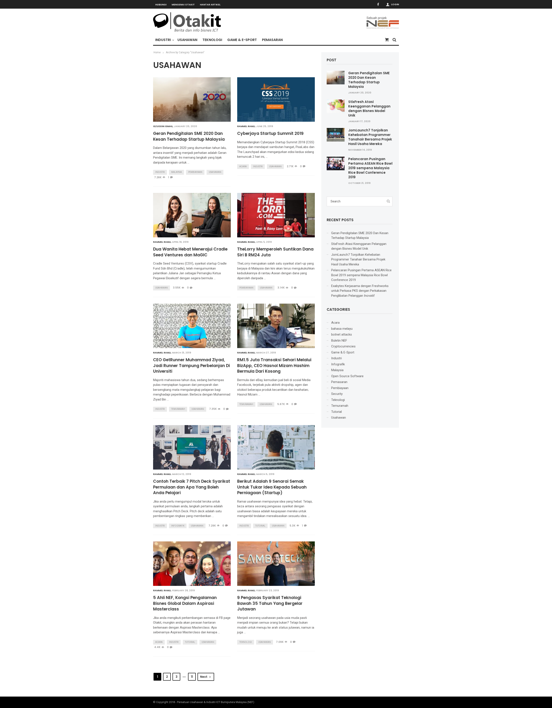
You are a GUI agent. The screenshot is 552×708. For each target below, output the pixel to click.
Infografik (177, 526)
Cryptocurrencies (343, 346)
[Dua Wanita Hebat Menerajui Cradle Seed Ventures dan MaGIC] (192, 215)
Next (203, 677)
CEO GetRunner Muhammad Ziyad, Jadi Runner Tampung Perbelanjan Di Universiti (191, 365)
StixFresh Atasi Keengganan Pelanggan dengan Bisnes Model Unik (369, 108)
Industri (163, 39)
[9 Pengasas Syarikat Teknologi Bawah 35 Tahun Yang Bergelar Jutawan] (276, 563)
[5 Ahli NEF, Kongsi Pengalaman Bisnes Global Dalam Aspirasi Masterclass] (192, 563)
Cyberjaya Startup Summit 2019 (270, 133)
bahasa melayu (342, 329)
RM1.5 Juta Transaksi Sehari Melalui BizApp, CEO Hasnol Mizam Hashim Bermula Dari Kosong (274, 365)
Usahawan (187, 39)
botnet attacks (341, 334)
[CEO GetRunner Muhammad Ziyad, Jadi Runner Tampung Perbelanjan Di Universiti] (192, 326)
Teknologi (212, 39)
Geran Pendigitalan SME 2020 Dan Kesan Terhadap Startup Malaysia (189, 136)
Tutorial (260, 526)
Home (157, 52)
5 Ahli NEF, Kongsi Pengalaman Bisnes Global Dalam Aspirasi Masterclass (185, 603)
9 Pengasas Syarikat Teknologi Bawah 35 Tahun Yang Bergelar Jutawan (270, 603)
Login (395, 4)
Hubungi (160, 4)
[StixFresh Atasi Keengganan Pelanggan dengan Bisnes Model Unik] (336, 106)
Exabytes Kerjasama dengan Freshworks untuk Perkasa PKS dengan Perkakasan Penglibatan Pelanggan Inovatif (360, 291)
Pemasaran (272, 39)
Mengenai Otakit (183, 4)
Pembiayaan (195, 172)
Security (337, 394)
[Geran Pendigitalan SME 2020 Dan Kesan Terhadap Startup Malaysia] (192, 99)
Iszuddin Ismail (163, 126)
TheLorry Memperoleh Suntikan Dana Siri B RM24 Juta (275, 252)
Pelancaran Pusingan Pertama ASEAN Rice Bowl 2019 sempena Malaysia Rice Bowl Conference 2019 (370, 168)
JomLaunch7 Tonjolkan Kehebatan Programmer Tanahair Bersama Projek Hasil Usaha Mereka (370, 137)
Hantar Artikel (210, 4)
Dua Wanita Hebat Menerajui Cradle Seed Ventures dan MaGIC (190, 252)
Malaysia (176, 172)
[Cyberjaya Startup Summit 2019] (276, 99)
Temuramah (178, 409)
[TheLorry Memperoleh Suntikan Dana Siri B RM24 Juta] (276, 215)
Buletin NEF (339, 340)
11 (192, 677)
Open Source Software (347, 376)
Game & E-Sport (242, 39)
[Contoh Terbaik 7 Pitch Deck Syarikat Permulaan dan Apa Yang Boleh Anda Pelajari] (192, 447)
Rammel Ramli (246, 126)
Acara (243, 166)
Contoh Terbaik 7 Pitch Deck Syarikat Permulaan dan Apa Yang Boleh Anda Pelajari (191, 487)
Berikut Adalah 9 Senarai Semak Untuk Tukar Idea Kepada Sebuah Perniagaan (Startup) (272, 487)
